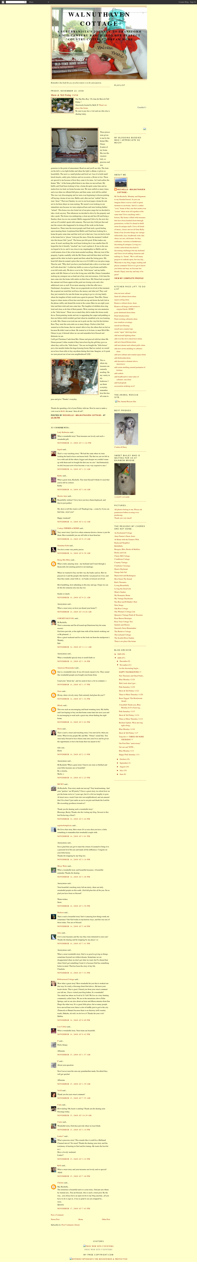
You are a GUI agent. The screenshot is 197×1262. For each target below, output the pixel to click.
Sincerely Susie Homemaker (125, 628)
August (123, 766)
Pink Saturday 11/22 (127, 687)
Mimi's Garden (120, 592)
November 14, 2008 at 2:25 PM (73, 777)
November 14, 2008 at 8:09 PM (73, 1020)
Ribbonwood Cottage (65, 979)
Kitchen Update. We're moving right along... (131, 724)
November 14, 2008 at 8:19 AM (73, 539)
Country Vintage (120, 562)
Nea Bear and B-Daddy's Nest (125, 601)
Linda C (60, 1136)
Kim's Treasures (120, 582)
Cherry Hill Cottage (122, 556)
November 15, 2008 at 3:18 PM (73, 1129)
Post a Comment (57, 1215)
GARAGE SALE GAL (65, 618)
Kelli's (63, 411)
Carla (59, 1104)
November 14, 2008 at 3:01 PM (73, 836)
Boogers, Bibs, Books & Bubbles (127, 549)
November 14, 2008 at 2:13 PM (73, 754)
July (121, 770)
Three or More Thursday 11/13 (131, 719)
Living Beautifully (121, 585)
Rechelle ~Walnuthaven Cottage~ (131, 191)
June (122, 774)
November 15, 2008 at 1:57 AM (73, 1054)
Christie (60, 1182)
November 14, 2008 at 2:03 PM (73, 722)
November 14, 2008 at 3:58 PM (73, 906)
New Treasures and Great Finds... (131, 675)
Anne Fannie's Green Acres (124, 536)
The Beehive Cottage (122, 631)
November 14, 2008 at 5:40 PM (73, 926)
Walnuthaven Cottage (99, 19)
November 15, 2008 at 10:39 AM (74, 1115)
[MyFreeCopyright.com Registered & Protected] (98, 1259)
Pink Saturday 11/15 (127, 711)
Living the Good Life (122, 588)
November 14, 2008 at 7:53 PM (73, 972)
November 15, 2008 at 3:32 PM (73, 1159)
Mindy (60, 705)
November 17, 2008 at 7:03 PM (73, 1208)
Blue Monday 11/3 (126, 750)
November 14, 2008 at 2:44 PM (73, 819)
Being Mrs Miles (64, 559)
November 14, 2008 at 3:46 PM (73, 876)
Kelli (59, 1165)
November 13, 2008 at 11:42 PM (74, 443)
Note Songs (118, 605)
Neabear (60, 912)
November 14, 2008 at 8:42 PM (73, 1034)
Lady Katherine (63, 432)
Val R (59, 1090)
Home (80, 1219)
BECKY (60, 784)
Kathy (59, 475)
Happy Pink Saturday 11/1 (129, 754)
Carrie (59, 1122)
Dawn (59, 728)
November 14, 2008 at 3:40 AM (73, 489)
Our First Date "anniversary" (130, 743)
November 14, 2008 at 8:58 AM (73, 553)
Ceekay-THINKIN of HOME (68, 528)
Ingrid (59, 449)
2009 (119, 654)
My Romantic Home (122, 595)
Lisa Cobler (61, 1026)
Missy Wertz (62, 866)
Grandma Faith (63, 545)
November (124, 665)
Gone (59, 691)
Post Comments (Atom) (71, 1224)
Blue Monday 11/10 (127, 729)
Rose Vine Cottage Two (123, 621)
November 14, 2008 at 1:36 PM (73, 661)
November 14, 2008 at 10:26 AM (74, 611)
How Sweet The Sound (123, 579)
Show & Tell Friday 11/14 (129, 715)
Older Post (106, 1219)
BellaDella (118, 546)
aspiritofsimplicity (64, 825)
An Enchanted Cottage (123, 532)
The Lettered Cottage (122, 634)
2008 (119, 657)
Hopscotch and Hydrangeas (125, 575)
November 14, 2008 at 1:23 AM (73, 469)
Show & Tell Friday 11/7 (128, 733)
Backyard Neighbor (122, 542)
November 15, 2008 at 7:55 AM (73, 1098)
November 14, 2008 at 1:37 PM (73, 684)
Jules (59, 932)
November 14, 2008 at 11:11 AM (74, 647)
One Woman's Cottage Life (124, 611)
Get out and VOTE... (127, 747)
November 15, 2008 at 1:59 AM (73, 1084)
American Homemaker (66, 667)
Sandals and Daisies (122, 624)
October (123, 759)
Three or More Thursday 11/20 (131, 694)
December (124, 661)
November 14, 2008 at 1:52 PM (73, 698)
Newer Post (55, 1219)
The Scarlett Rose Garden (124, 638)
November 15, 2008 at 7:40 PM (73, 1176)
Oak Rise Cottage (121, 608)
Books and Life (120, 552)
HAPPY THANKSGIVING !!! (130, 672)
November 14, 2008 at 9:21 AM (73, 597)
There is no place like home (125, 641)
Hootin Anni (62, 496)
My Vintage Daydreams (123, 598)
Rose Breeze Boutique (123, 618)
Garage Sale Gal (120, 572)
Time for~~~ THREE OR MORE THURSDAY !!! (131, 738)
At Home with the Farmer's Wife (126, 539)
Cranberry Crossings (122, 565)
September (124, 763)
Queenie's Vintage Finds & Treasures (128, 615)
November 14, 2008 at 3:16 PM (73, 859)
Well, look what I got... (128, 683)
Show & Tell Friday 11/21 (129, 690)
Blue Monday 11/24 (127, 679)
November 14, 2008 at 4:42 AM (73, 521)
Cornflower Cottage (122, 559)
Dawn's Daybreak (121, 569)
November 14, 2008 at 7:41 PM (73, 943)
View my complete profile (129, 278)
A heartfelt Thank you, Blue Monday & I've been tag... (130, 706)
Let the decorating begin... (129, 668)
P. (58, 1041)
